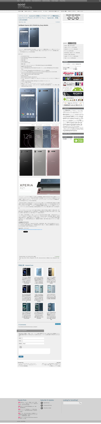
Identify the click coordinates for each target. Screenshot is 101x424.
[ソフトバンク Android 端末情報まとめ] (73, 85)
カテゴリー (65, 43)
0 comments (57, 256)
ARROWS (68, 112)
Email (20, 340)
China (76, 112)
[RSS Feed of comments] (73, 19)
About (22, 0)
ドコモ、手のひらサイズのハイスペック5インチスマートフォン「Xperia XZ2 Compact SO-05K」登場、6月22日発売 (51, 296)
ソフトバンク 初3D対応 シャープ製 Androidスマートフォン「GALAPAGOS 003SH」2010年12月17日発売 (27, 410)
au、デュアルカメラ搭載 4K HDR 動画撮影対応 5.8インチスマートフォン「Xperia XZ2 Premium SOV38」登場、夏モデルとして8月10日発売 (26, 298)
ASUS (71, 112)
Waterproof (55, 257)
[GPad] (21, 5)
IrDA (68, 120)
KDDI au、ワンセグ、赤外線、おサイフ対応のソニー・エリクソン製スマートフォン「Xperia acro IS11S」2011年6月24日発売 (28, 403)
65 (19, 402)
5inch (25, 257)
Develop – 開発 (63, 11)
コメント (69, 43)
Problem (67, 125)
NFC (37, 257)
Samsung (70, 127)
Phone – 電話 (20, 11)
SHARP (76, 127)
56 (19, 409)
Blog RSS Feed (46, 402)
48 (19, 417)
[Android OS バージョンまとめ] (73, 100)
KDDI (70, 121)
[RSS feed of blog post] (69, 19)
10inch (79, 110)
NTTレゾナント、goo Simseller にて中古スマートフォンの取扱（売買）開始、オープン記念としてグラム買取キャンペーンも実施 (51, 364)
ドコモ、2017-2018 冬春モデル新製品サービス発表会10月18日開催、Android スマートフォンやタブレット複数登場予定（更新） (27, 414)
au (74, 112)
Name (20, 338)
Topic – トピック (80, 11)
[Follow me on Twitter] (77, 19)
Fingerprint (32, 257)
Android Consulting (46, 0)
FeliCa (28, 257)
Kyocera (74, 120)
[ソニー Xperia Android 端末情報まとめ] (73, 95)
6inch (71, 110)
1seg (22, 257)
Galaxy (72, 118)
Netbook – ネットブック (37, 11)
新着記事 (74, 43)
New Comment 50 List (36, 0)
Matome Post (27, 0)
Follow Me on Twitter (47, 408)
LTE (35, 257)
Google (76, 118)
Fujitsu (68, 118)
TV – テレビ (45, 11)
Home (18, 0)
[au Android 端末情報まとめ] (73, 80)
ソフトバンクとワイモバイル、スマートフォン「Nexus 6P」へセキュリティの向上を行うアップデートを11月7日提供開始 (27, 364)
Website (20, 343)
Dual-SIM (70, 117)
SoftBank (48, 257)
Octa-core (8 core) (42, 257)
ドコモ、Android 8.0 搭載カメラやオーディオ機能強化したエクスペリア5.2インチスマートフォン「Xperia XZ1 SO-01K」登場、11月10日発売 (51, 316)
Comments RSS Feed (47, 405)
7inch (73, 111)
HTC (80, 118)
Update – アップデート (72, 11)
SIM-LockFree (67, 129)
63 (19, 406)
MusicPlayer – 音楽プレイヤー (54, 11)
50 (19, 413)
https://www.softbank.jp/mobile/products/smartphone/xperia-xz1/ (30, 229)
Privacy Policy (62, 0)
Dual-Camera (72, 114)
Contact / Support (55, 0)
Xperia (75, 130)
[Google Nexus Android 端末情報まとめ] (73, 90)
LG (77, 120)
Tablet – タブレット (28, 11)
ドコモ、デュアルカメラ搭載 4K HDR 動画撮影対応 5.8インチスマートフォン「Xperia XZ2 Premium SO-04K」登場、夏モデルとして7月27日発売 (38, 298)
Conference (81, 112)
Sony (51, 257)
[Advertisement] (58, 6)
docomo (66, 115)
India (66, 120)
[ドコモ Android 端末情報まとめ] (73, 75)
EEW (75, 116)
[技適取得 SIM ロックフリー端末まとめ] (73, 105)
